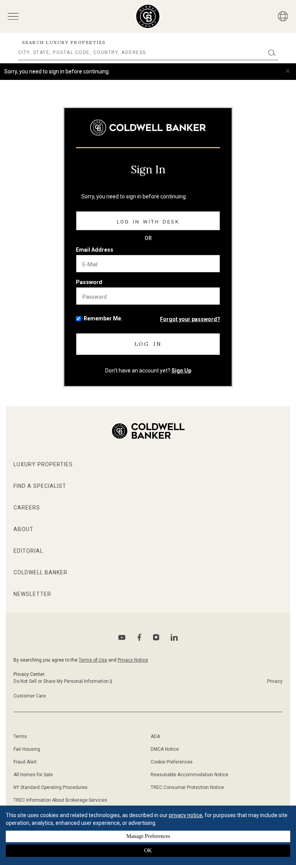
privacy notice (185, 815)
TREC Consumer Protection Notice (187, 787)
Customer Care (29, 696)
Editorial (28, 551)
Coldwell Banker (40, 572)
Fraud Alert (25, 762)
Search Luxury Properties (64, 42)
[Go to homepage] (147, 16)
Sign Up (181, 370)
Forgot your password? (190, 319)
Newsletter (32, 594)
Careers (26, 507)
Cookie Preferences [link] (172, 762)
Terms (20, 736)
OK (148, 850)
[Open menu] (13, 16)
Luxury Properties (43, 464)
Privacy (275, 681)
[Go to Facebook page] (139, 637)
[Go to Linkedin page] (174, 637)
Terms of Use (93, 660)
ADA (155, 736)
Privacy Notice (133, 660)
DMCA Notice (165, 749)
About (23, 529)
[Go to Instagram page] (156, 637)
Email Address (94, 250)
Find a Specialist (39, 486)
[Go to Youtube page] (122, 637)
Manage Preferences (148, 836)
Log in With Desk (148, 222)
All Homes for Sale (33, 774)
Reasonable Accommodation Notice (189, 774)
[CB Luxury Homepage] (148, 127)
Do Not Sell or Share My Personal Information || (62, 681)
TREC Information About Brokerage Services (60, 800)
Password (89, 282)
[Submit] (272, 53)
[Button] (283, 16)
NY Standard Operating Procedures (50, 787)
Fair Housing (26, 749)
